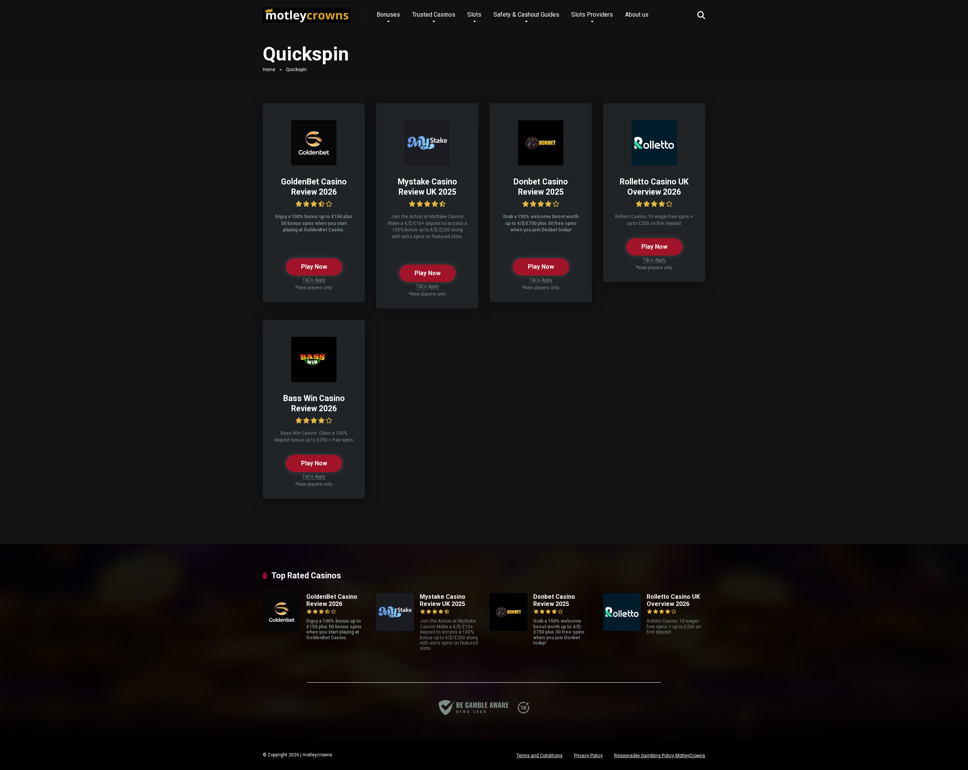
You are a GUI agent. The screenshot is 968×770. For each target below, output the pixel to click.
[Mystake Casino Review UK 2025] (427, 163)
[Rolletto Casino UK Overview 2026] (654, 163)
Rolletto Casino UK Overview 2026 (654, 187)
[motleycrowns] (307, 12)
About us (636, 14)
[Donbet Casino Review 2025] (540, 163)
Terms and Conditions (540, 755)
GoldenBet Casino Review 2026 (314, 187)
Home (269, 69)
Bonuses (388, 14)
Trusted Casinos (433, 14)
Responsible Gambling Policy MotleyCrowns (659, 755)
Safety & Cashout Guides (526, 14)
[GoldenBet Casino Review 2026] (314, 163)
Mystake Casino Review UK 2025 (427, 187)
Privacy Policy (588, 755)
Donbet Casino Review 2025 (540, 187)
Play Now (314, 266)
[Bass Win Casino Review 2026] (314, 380)
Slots (474, 14)
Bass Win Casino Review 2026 (314, 403)
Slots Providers (592, 14)
